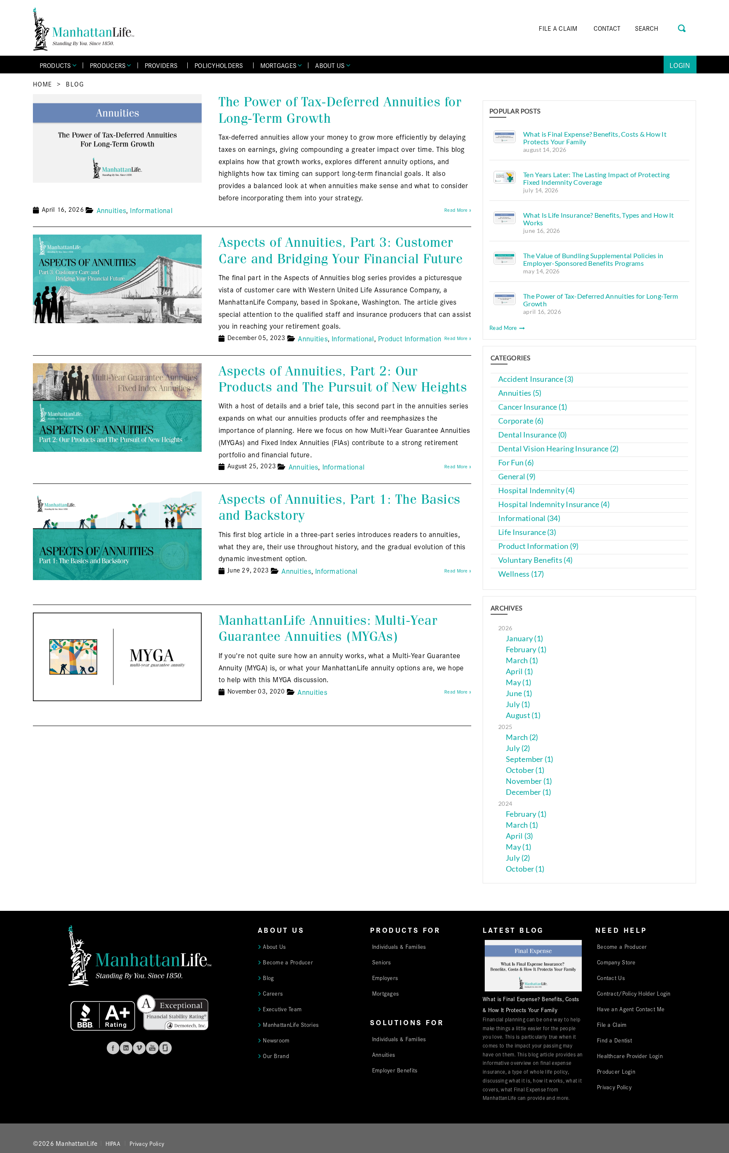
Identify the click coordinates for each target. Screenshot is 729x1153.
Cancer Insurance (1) (532, 407)
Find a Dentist (614, 1040)
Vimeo (139, 1048)
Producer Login (616, 1071)
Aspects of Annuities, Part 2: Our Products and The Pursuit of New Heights (343, 379)
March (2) (522, 737)
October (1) (525, 770)
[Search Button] (682, 27)
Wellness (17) (521, 574)
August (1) (523, 715)
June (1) (519, 693)
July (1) (518, 704)
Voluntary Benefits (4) (535, 560)
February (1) (526, 649)
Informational (151, 210)
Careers (273, 993)
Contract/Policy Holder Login (634, 993)
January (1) (524, 638)
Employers (385, 977)
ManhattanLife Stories (291, 1024)
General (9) (516, 476)
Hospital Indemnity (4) (536, 490)
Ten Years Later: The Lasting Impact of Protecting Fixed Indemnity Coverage (596, 178)
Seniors (381, 962)
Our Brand (276, 1055)
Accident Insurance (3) (535, 379)
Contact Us (611, 977)
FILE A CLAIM (558, 28)
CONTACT (607, 28)
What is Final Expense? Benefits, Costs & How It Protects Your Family (595, 138)
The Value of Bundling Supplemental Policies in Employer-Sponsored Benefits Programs (593, 259)
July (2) (518, 748)
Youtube (152, 1048)
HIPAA (112, 1143)
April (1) (519, 671)
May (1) (518, 682)
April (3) (519, 836)
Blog (75, 84)
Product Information (409, 338)
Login (680, 64)
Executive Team (282, 1008)
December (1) (528, 792)
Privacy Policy (614, 1087)
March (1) (522, 660)
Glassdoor (165, 1048)
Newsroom (276, 1040)
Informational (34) (529, 518)
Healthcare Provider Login (630, 1055)
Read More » (457, 209)
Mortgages (385, 993)
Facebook (113, 1048)
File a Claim (611, 1024)
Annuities (111, 210)
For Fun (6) (516, 462)
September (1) (530, 759)
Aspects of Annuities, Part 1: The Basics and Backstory (340, 507)
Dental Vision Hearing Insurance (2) (558, 449)
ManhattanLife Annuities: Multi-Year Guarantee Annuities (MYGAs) (328, 628)
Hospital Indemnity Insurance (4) (554, 504)
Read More (503, 327)
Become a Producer (288, 962)
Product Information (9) (538, 546)
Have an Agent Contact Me (630, 1008)
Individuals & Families (399, 946)
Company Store (616, 962)
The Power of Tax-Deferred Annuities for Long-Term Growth (340, 110)
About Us (274, 946)
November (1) (529, 781)
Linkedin (126, 1048)
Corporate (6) (521, 421)
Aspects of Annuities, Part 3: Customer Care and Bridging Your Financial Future (341, 250)
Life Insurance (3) (527, 532)
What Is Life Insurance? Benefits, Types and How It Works (598, 219)
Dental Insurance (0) (532, 435)
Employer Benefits (395, 1070)
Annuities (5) (520, 393)
